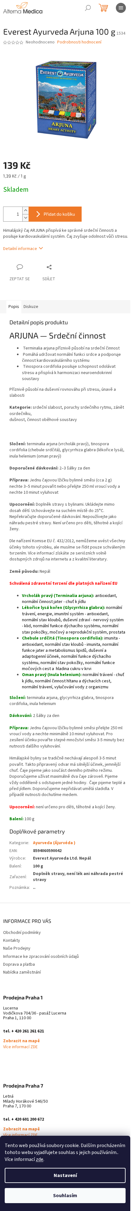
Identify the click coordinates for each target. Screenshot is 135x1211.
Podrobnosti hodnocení (79, 42)
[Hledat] (88, 8)
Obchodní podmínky (22, 933)
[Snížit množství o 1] (25, 217)
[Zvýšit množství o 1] (25, 210)
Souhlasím (65, 1195)
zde (39, 1159)
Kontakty (11, 940)
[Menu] (121, 8)
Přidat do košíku (59, 214)
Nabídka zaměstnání (22, 972)
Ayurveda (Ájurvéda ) (54, 843)
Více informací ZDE (20, 1047)
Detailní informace (20, 249)
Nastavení (65, 1175)
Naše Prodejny (16, 948)
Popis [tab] (13, 307)
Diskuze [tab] (31, 307)
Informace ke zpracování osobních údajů (41, 956)
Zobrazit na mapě (21, 1041)
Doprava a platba (19, 964)
